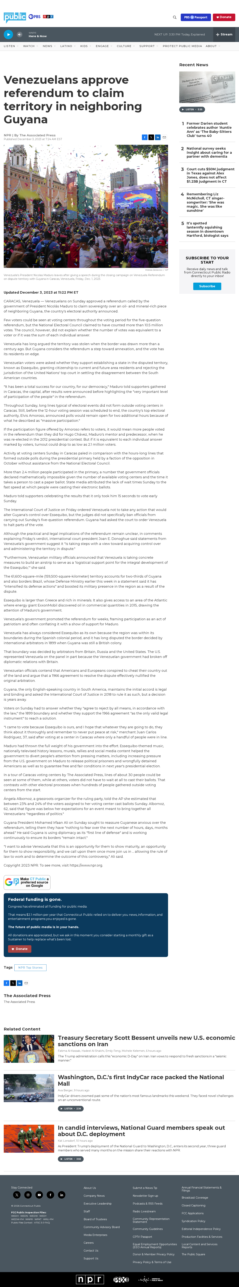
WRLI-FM (48, 1219)
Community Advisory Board (102, 1227)
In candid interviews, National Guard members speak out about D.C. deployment (141, 1131)
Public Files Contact (21, 1222)
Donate (226, 17)
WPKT (38, 1219)
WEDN (24, 1215)
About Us (90, 1188)
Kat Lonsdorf (66, 1140)
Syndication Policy (193, 1221)
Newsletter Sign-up (145, 1195)
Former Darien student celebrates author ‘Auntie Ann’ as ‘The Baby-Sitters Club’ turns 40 (209, 130)
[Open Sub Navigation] (17, 46)
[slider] (25, 34)
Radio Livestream (144, 1211)
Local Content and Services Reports (199, 1246)
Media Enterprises (95, 1235)
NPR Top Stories (30, 967)
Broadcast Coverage (195, 1197)
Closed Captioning (193, 1205)
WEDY (42, 1215)
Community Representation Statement (151, 1221)
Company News (94, 1195)
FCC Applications (193, 1213)
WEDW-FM (17, 1219)
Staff (87, 1211)
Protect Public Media (182, 46)
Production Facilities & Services (202, 1237)
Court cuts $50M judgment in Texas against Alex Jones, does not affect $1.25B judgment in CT (211, 175)
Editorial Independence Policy (201, 1229)
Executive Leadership (98, 1203)
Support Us (91, 1258)
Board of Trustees (95, 1219)
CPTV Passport (142, 1237)
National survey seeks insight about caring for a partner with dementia (209, 153)
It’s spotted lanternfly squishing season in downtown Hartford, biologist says (207, 229)
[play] (8, 34)
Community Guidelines (148, 1229)
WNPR (29, 1219)
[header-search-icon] (174, 17)
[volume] (19, 34)
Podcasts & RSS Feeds (147, 1203)
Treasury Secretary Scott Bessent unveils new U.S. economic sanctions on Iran (146, 1041)
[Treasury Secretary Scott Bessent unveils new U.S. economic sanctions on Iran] (29, 1049)
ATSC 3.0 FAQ (42, 1222)
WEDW (34, 1215)
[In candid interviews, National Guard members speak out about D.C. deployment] (29, 1139)
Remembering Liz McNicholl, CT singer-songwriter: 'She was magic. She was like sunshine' (205, 202)
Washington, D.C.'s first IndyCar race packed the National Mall (141, 1080)
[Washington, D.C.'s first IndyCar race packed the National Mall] (29, 1088)
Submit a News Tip (145, 1188)
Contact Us (91, 1250)
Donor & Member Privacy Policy (154, 1254)
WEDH (15, 1215)
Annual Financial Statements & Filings (202, 1189)
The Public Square (193, 1254)
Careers (89, 1242)
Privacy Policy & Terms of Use (152, 1262)
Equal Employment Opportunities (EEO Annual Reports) (155, 1246)
